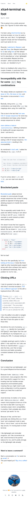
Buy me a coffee (21, 460)
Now (14, 3)
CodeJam (3, 3)
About (9, 3)
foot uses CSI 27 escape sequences (13, 114)
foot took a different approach (13, 287)
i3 (3, 51)
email (4, 458)
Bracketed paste (6, 194)
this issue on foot (15, 94)
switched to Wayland (14, 47)
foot (13, 51)
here (2, 181)
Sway (8, 49)
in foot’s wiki (14, 149)
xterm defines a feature (8, 126)
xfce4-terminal (16, 33)
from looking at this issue (12, 261)
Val (12, 490)
